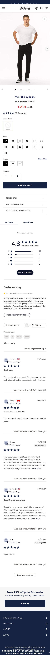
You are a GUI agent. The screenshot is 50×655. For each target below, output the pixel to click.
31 (34, 141)
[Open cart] (46, 8)
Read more (36, 468)
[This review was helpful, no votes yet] (39, 390)
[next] (47, 48)
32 (41, 141)
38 (27, 147)
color (19, 337)
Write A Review (25, 272)
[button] (25, 652)
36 (20, 147)
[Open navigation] (3, 8)
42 (41, 147)
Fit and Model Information (18, 211)
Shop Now (36, 2)
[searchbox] (14, 325)
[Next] (47, 89)
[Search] (41, 8)
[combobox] (35, 348)
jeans (27, 337)
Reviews (9, 222)
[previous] (2, 48)
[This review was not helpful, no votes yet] (43, 390)
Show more (9, 343)
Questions (28, 222)
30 (27, 141)
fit (12, 337)
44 (5, 153)
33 (5, 147)
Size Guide (42, 159)
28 (13, 141)
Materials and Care (14, 204)
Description (11, 198)
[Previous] (2, 89)
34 (13, 147)
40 (34, 147)
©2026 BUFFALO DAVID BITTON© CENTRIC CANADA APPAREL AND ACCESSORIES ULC (25, 648)
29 (20, 141)
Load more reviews (25, 575)
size (6, 337)
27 (5, 141)
